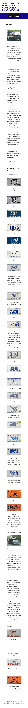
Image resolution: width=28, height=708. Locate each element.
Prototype (14, 174)
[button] (14, 16)
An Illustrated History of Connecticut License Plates (11, 6)
